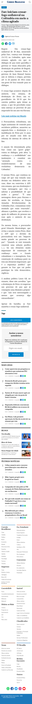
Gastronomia (4, 596)
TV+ (2, 617)
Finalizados (19, 572)
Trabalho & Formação (22, 535)
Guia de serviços (21, 603)
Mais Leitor (4, 619)
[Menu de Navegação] (2, 2)
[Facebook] (6, 44)
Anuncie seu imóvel (21, 594)
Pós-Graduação (21, 554)
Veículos (19, 629)
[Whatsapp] (2, 44)
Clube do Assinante (6, 579)
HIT (2, 615)
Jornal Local (20, 650)
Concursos (21, 560)
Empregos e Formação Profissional (22, 632)
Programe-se (4, 610)
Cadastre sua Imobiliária (23, 618)
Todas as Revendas (6, 667)
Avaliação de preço (6, 658)
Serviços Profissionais (22, 638)
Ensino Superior (21, 532)
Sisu (18, 549)
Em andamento (20, 568)
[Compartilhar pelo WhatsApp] (25, 376)
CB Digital (4, 574)
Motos (3, 662)
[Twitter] (10, 44)
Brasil (2, 539)
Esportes (3, 549)
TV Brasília (21, 645)
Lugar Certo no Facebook (23, 613)
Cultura (19, 544)
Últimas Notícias (21, 542)
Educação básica (21, 530)
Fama (2, 591)
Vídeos (3, 660)
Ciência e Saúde (5, 551)
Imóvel (19, 588)
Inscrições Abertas (21, 570)
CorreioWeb (6, 588)
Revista (19, 666)
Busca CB (3, 577)
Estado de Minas (21, 677)
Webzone (3, 598)
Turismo (3, 561)
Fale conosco (20, 556)
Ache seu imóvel (21, 591)
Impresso (5, 567)
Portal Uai (19, 680)
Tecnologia (4, 558)
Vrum (3, 645)
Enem (18, 540)
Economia (3, 542)
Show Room (20, 606)
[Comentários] (13, 44)
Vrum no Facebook (6, 665)
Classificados (22, 621)
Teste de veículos (5, 655)
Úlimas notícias (20, 601)
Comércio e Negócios (22, 640)
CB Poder (19, 653)
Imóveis (19, 626)
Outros (19, 674)
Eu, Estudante (22, 527)
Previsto (19, 565)
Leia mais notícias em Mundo (13, 116)
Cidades (3, 534)
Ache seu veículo (5, 648)
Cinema (3, 607)
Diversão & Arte (5, 546)
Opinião (3, 554)
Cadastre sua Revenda (7, 670)
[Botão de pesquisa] (30, 2)
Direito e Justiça (5, 572)
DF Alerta (19, 648)
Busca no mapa (20, 596)
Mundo (3, 544)
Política (3, 537)
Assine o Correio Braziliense (5, 582)
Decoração (19, 608)
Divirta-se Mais (7, 604)
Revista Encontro (21, 660)
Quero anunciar (21, 624)
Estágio (19, 537)
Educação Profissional (22, 552)
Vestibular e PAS (21, 547)
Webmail (3, 601)
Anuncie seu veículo (6, 650)
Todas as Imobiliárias (22, 615)
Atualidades (20, 669)
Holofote (3, 556)
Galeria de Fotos (21, 610)
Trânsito (3, 563)
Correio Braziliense (6, 528)
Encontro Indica (21, 671)
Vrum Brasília (20, 655)
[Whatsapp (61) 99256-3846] (8, 689)
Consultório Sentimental (7, 594)
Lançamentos (20, 598)
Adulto (18, 635)
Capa (2, 532)
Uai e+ (18, 682)
